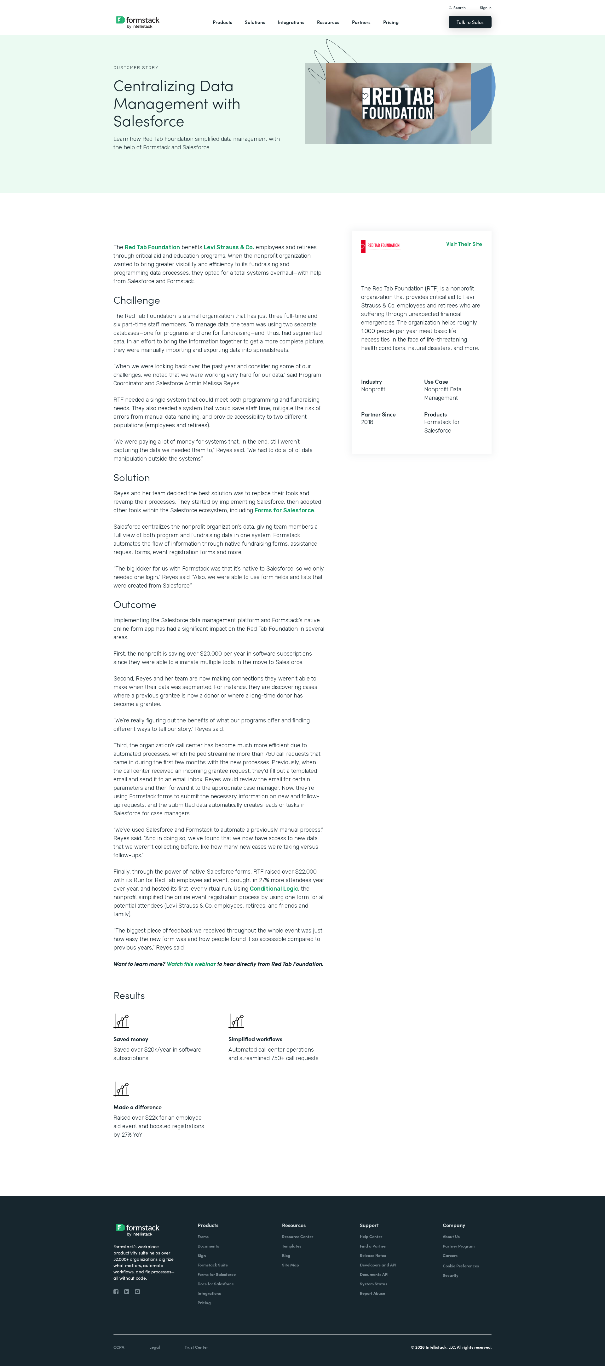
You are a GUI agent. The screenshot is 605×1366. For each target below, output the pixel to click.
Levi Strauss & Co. (229, 247)
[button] (222, 22)
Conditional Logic (274, 888)
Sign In (486, 7)
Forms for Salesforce (284, 510)
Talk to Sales (470, 22)
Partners (361, 22)
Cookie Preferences (461, 1266)
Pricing (391, 22)
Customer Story (136, 67)
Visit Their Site (464, 244)
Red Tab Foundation (152, 247)
